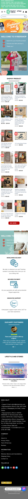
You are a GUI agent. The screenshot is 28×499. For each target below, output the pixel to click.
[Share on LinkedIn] (16, 467)
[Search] (4, 11)
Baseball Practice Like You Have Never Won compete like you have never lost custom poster (7, 192)
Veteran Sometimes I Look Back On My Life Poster (20, 97)
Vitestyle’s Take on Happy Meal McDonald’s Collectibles (14, 380)
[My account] (23, 11)
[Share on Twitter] (8, 467)
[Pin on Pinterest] (14, 467)
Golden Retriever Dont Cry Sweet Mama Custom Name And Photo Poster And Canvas (20, 121)
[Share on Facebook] (5, 467)
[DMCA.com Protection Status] (14, 483)
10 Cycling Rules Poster (21, 143)
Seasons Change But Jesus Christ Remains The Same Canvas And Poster (20, 191)
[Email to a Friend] (11, 467)
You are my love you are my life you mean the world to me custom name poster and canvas (7, 167)
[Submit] (25, 16)
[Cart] (26, 11)
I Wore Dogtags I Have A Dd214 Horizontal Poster (6, 120)
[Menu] (2, 12)
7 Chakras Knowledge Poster (20, 214)
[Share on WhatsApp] (2, 467)
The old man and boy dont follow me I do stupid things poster (6, 145)
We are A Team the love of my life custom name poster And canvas (7, 215)
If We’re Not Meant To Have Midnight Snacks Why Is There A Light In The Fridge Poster (7, 98)
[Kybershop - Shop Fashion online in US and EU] (14, 11)
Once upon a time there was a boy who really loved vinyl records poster (21, 167)
